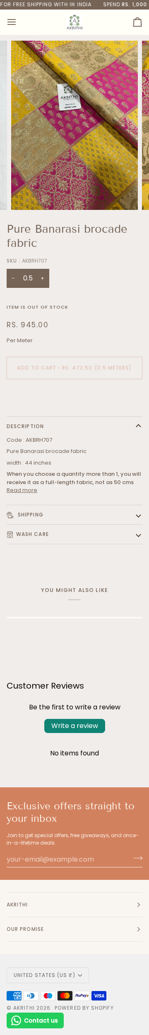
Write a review (74, 726)
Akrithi (24, 1007)
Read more (22, 490)
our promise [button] (25, 929)
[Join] (135, 858)
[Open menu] (19, 22)
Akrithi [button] (17, 904)
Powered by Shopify (84, 1007)
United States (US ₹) (44, 975)
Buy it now (74, 396)
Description (25, 426)
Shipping (29, 514)
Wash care (32, 534)
